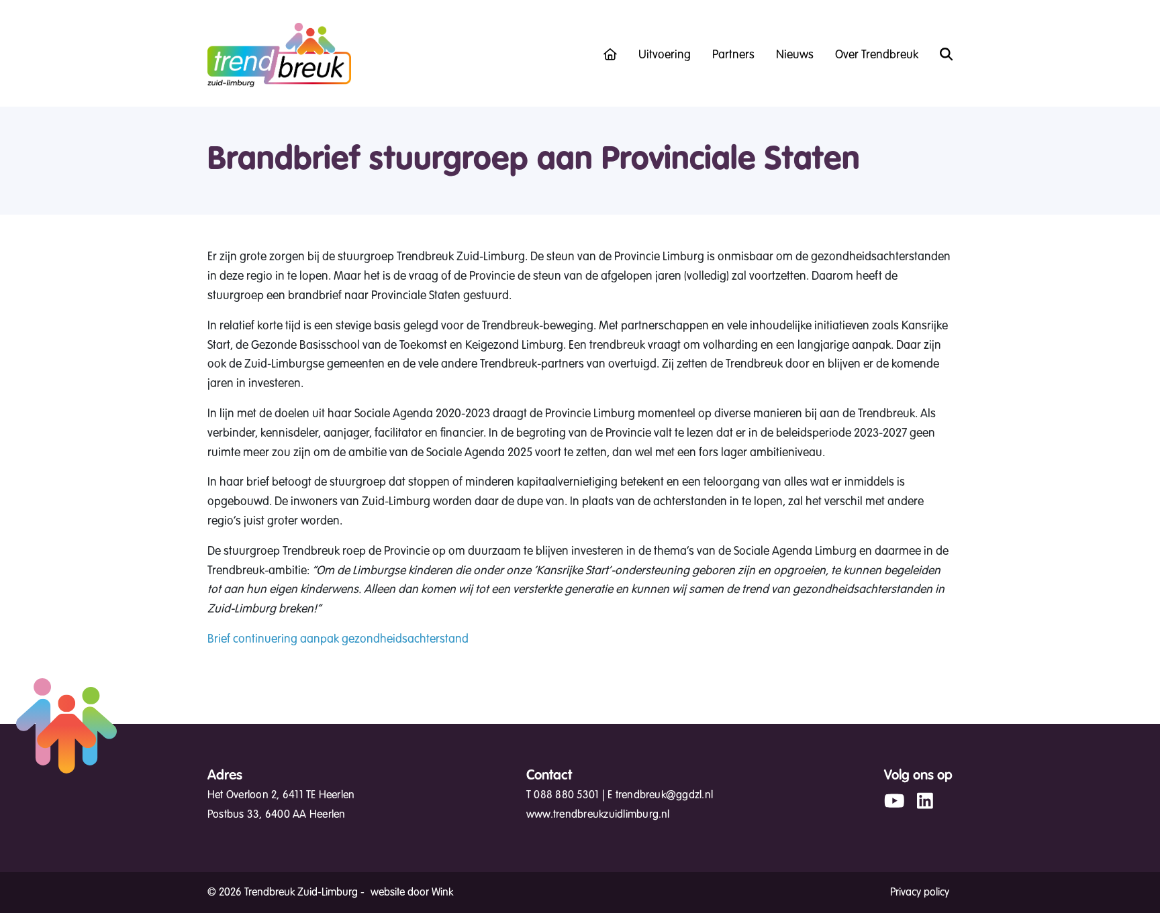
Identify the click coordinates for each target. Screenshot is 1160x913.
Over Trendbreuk (876, 54)
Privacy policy (919, 892)
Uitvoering (664, 54)
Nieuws (795, 54)
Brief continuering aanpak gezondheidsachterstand (338, 638)
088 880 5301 (566, 795)
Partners (733, 54)
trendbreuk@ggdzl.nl (665, 795)
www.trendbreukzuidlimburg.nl (598, 814)
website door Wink (412, 892)
